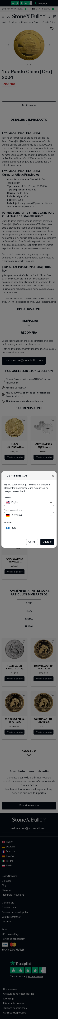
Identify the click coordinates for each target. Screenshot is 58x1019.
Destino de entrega (13, 510)
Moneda (8, 522)
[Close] (52, 475)
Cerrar (32, 541)
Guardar (47, 541)
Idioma (7, 497)
